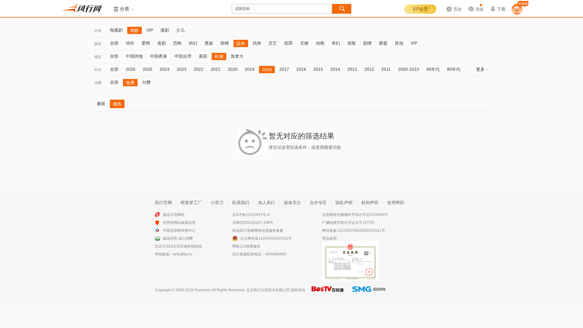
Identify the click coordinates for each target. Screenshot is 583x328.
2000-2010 (408, 69)
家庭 (383, 43)
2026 (130, 69)
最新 (101, 103)
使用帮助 (395, 202)
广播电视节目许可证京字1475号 (348, 222)
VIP (149, 30)
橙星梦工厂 (191, 202)
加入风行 (266, 202)
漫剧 (164, 30)
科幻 (193, 43)
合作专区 (318, 202)
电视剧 (116, 30)
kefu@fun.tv (183, 254)
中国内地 (134, 56)
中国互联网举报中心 (179, 230)
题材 (97, 44)
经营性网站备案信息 (179, 222)
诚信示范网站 (174, 215)
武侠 (257, 43)
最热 (117, 103)
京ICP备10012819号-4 (251, 215)
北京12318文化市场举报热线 (178, 246)
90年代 (433, 69)
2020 (232, 69)
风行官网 (163, 202)
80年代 (453, 69)
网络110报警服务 (246, 246)
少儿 (180, 30)
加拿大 (237, 56)
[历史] (452, 4)
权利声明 (369, 202)
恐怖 (177, 43)
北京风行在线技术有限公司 (268, 290)
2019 (249, 69)
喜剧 (161, 43)
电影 (134, 30)
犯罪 (288, 43)
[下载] (498, 4)
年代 (97, 70)
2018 (267, 69)
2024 (164, 69)
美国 (203, 56)
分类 (97, 31)
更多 (480, 69)
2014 (335, 69)
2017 (284, 69)
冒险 (351, 43)
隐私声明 (344, 202)
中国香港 (158, 56)
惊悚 (224, 43)
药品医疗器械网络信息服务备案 (257, 230)
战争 (241, 43)
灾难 (304, 43)
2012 (369, 69)
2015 (318, 69)
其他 (399, 43)
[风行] (83, 8)
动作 (130, 43)
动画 (320, 43)
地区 (97, 57)
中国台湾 (182, 56)
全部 (114, 43)
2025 (147, 69)
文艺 (272, 43)
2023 (181, 69)
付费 (97, 83)
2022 (198, 69)
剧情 (367, 43)
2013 (352, 69)
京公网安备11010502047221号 (266, 238)
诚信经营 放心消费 (178, 238)
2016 (301, 69)
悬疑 (209, 43)
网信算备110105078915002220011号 (353, 230)
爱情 (145, 43)
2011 (386, 69)
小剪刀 (217, 202)
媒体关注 (292, 202)
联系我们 (240, 202)
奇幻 (336, 43)
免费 (130, 82)
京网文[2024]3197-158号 (252, 222)
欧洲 (219, 56)
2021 (215, 69)
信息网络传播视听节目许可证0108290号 (355, 215)
